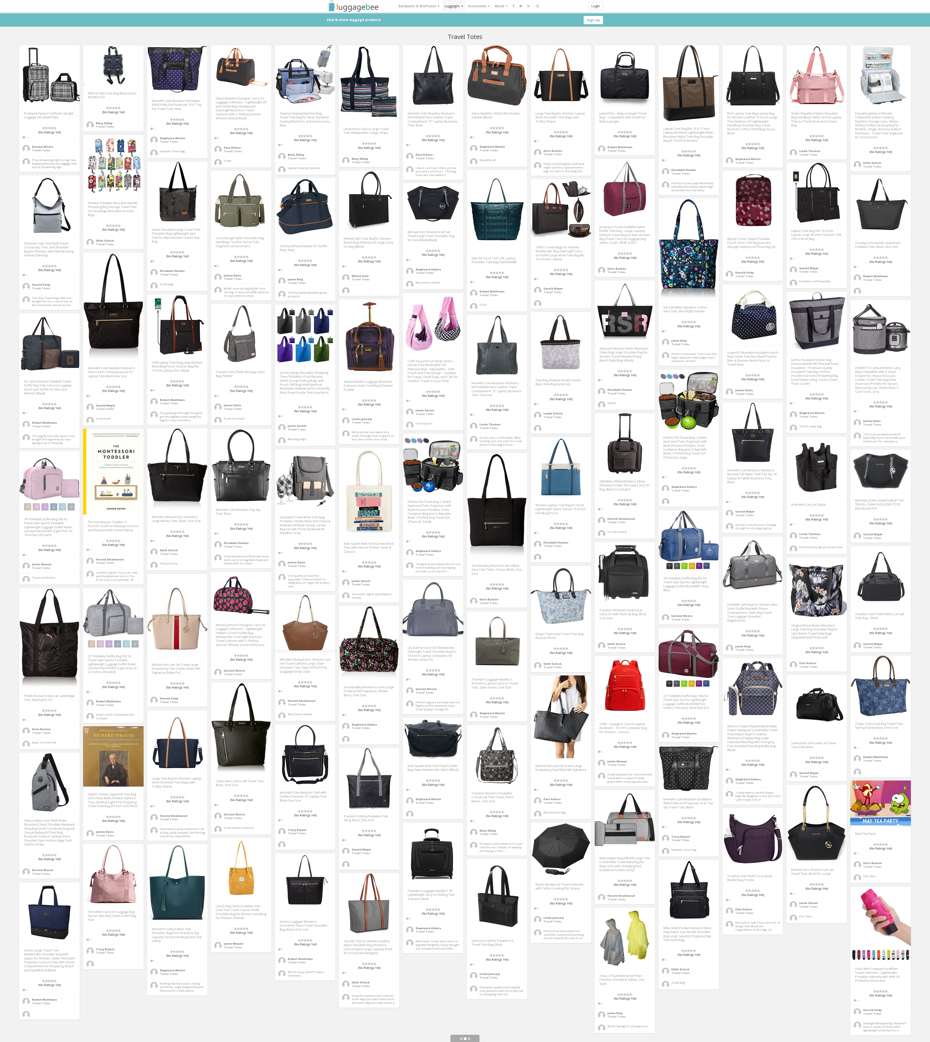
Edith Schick (872, 163)
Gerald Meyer (809, 268)
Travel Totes (41, 150)
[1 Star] (43, 128)
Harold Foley (744, 272)
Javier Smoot (425, 410)
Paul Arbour (232, 147)
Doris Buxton (552, 151)
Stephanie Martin (172, 138)
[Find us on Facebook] (513, 6)
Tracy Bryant (297, 830)
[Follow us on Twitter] (521, 6)
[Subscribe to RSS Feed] (528, 6)
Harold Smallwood (621, 519)
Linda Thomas (809, 151)
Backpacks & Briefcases (417, 6)
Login (595, 6)
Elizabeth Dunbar (683, 170)
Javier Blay (295, 279)
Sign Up (593, 20)
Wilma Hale (360, 276)
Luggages (452, 6)
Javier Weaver (42, 564)
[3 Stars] (49, 128)
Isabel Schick (553, 413)
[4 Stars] (52, 128)
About (500, 6)
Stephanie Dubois (428, 269)
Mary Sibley (104, 123)
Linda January (362, 419)
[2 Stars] (46, 128)
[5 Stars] (55, 128)
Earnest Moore (42, 146)
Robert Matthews (619, 147)
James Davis (232, 275)
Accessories (478, 6)
